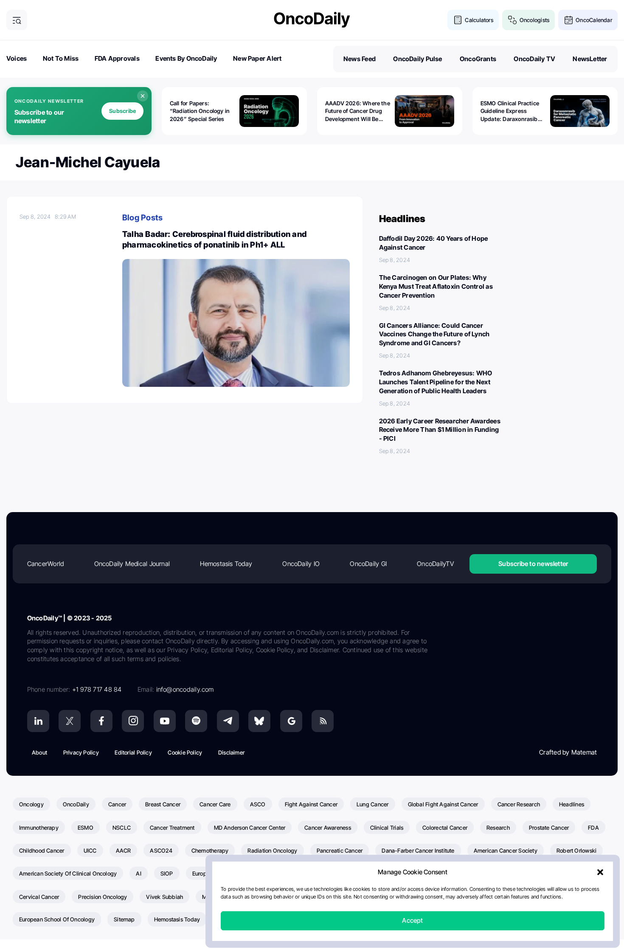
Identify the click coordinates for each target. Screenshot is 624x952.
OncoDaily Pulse (417, 59)
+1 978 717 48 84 (97, 689)
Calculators (479, 20)
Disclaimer (231, 752)
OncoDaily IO (301, 564)
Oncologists (534, 20)
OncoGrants (478, 59)
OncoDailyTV (435, 564)
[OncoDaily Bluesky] (259, 721)
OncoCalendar (594, 20)
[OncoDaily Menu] (16, 20)
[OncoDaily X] (70, 721)
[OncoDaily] (312, 20)
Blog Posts (142, 218)
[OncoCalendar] (568, 20)
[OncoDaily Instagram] (133, 721)
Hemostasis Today (226, 564)
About (39, 752)
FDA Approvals (117, 58)
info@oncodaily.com (185, 689)
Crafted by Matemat (568, 752)
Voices (16, 58)
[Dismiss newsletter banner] (142, 95)
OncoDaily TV (534, 59)
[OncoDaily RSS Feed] (323, 721)
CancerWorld (45, 564)
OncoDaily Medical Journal (132, 564)
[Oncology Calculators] (458, 20)
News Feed (359, 59)
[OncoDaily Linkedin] (38, 721)
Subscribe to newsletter (533, 564)
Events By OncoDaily (186, 58)
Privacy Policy (81, 752)
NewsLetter (590, 59)
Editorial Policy (133, 752)
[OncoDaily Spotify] (196, 721)
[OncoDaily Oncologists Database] (512, 20)
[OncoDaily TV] (165, 721)
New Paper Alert (257, 58)
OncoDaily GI (368, 564)
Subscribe (122, 110)
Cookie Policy (185, 752)
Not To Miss (61, 58)
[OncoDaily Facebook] (101, 721)
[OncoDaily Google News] (291, 721)
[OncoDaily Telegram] (228, 721)
